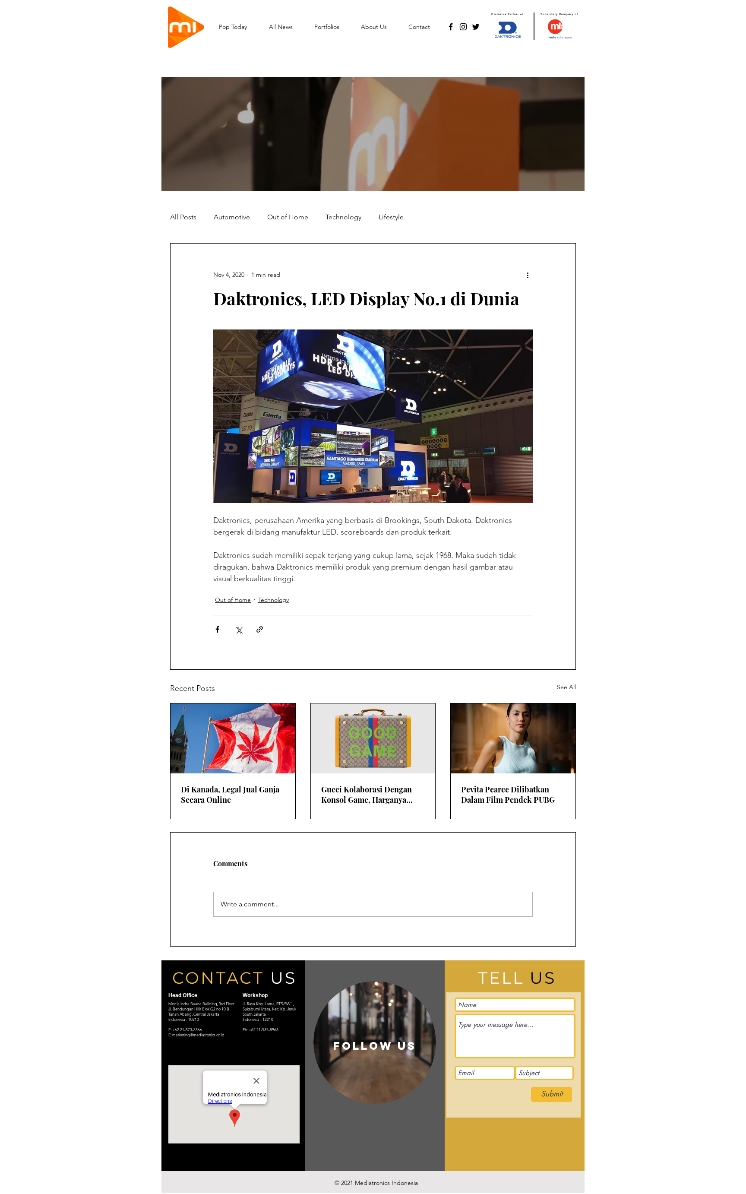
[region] (374, 1042)
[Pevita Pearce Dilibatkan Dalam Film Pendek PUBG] (513, 738)
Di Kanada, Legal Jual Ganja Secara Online (230, 794)
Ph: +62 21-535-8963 (260, 1029)
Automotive (232, 217)
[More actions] (527, 274)
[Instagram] (463, 27)
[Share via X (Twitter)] (238, 629)
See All (566, 687)
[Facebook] (450, 27)
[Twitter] (475, 27)
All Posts (183, 217)
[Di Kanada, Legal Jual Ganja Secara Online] (233, 738)
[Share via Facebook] (217, 629)
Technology (343, 217)
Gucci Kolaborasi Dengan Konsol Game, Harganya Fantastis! (366, 794)
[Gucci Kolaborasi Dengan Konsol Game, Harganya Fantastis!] (373, 738)
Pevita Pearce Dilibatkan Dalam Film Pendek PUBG (508, 794)
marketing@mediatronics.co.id (198, 1034)
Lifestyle (391, 217)
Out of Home (287, 217)
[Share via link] (260, 629)
